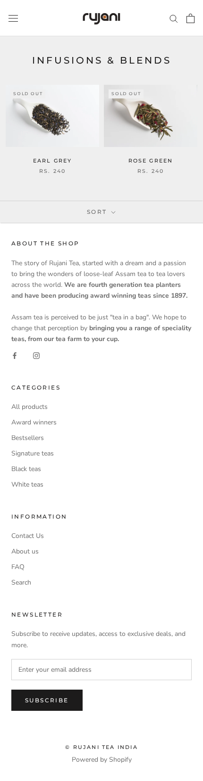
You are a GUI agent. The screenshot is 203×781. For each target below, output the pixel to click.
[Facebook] (14, 355)
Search (21, 582)
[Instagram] (36, 355)
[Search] (173, 18)
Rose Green (150, 160)
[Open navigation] (13, 18)
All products (29, 406)
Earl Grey (52, 160)
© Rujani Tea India (101, 747)
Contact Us (27, 535)
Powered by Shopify (102, 759)
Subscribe (47, 700)
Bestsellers (27, 437)
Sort (98, 211)
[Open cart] (190, 18)
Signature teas (32, 453)
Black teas (26, 468)
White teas (27, 484)
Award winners (34, 422)
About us (25, 551)
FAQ (18, 566)
